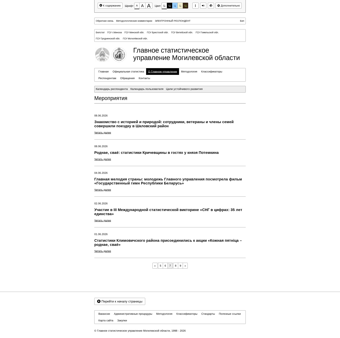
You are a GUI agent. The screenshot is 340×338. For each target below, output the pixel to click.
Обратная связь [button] (104, 21)
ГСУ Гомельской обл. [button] (207, 32)
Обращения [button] (127, 78)
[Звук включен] (203, 6)
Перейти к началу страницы (121, 301)
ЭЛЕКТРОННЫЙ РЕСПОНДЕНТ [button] (172, 21)
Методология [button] (189, 71)
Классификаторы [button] (211, 71)
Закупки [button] (122, 320)
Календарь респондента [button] (112, 88)
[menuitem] (104, 21)
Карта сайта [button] (105, 320)
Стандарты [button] (208, 313)
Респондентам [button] (107, 78)
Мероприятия (110, 98)
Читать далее (102, 132)
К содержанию (111, 5)
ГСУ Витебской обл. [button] (182, 32)
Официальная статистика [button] (128, 71)
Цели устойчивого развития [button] (184, 88)
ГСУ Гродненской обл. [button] (108, 38)
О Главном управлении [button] (162, 71)
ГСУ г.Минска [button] (114, 32)
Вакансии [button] (104, 313)
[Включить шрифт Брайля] (195, 6)
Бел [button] (242, 21)
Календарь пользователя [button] (146, 88)
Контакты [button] (144, 78)
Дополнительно (230, 5)
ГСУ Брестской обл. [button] (158, 32)
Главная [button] (103, 71)
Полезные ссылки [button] (230, 313)
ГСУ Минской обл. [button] (134, 32)
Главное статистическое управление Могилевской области (186, 53)
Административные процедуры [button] (133, 313)
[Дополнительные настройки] (211, 6)
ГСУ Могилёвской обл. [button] (135, 38)
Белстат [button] (100, 32)
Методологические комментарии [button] (134, 21)
